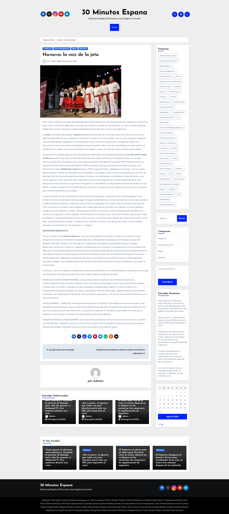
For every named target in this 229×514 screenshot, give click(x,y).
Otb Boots (122, 510)
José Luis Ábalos (166, 133)
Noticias (83, 49)
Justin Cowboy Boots (84, 507)
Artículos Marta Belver (168, 61)
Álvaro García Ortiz (167, 204)
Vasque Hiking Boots (92, 510)
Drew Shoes (100, 507)
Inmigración (164, 112)
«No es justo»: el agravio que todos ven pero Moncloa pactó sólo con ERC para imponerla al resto (95, 408)
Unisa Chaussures (145, 503)
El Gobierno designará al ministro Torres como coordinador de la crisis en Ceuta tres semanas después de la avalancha (171, 356)
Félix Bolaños (165, 102)
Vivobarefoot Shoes (173, 500)
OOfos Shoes (111, 500)
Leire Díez (163, 148)
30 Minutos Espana (114, 12)
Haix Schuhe (176, 510)
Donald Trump (165, 86)
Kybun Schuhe (163, 510)
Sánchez (172, 189)
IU (178, 117)
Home (114, 27)
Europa (162, 92)
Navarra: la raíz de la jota (71, 55)
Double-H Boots (125, 500)
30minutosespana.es (80, 500)
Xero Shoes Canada (150, 507)
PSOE (178, 174)
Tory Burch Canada (73, 510)
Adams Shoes (166, 507)
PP (171, 174)
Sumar (162, 189)
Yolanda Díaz (164, 199)
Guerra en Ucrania (167, 107)
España (177, 86)
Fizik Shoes (66, 503)
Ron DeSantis (165, 179)
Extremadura (174, 92)
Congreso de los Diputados (170, 81)
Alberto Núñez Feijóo (168, 56)
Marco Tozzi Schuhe (131, 507)
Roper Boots (52, 507)
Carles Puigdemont (167, 71)
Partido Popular (166, 163)
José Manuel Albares (168, 138)
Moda (74, 49)
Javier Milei (164, 122)
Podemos (179, 169)
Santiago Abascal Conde (169, 184)
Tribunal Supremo (166, 194)
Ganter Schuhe (175, 503)
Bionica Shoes (97, 500)
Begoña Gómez (165, 66)
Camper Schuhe (92, 503)
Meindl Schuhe (109, 510)
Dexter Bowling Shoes (110, 503)
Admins (54, 61)
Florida (173, 97)
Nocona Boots (53, 503)
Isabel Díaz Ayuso (166, 117)
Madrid (174, 148)
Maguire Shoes (66, 507)
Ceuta (177, 76)
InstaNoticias (178, 112)
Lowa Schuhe (161, 503)
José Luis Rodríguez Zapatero (171, 127)
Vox (179, 194)
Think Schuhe (149, 510)
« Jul (161, 424)
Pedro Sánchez (165, 169)
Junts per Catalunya (168, 143)
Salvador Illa (179, 179)
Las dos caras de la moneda (61, 350)
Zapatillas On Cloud (54, 510)
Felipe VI (163, 97)
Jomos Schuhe (113, 507)
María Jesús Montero (168, 153)
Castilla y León (165, 76)
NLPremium (164, 158)
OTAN (175, 158)
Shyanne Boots (129, 503)
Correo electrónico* (166, 269)
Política (163, 174)
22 (181, 404)
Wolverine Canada (142, 500)
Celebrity (48, 49)
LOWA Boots (157, 500)
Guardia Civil (179, 102)
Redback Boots (134, 510)
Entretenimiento (62, 49)
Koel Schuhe (77, 503)
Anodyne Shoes (181, 507)
